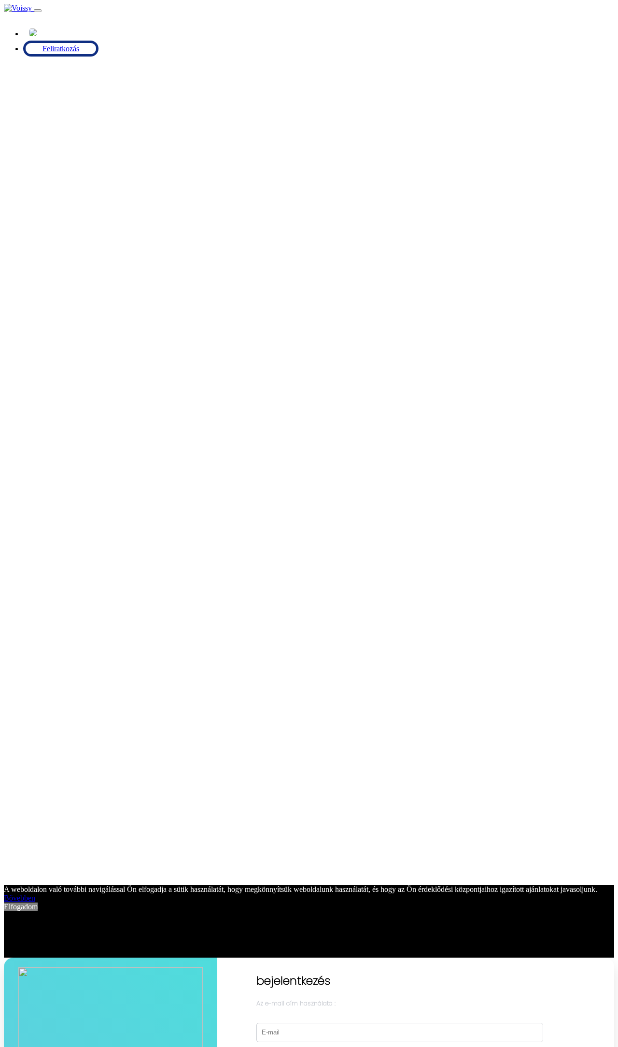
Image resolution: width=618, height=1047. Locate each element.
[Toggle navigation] (38, 10)
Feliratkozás (60, 48)
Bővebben (19, 898)
